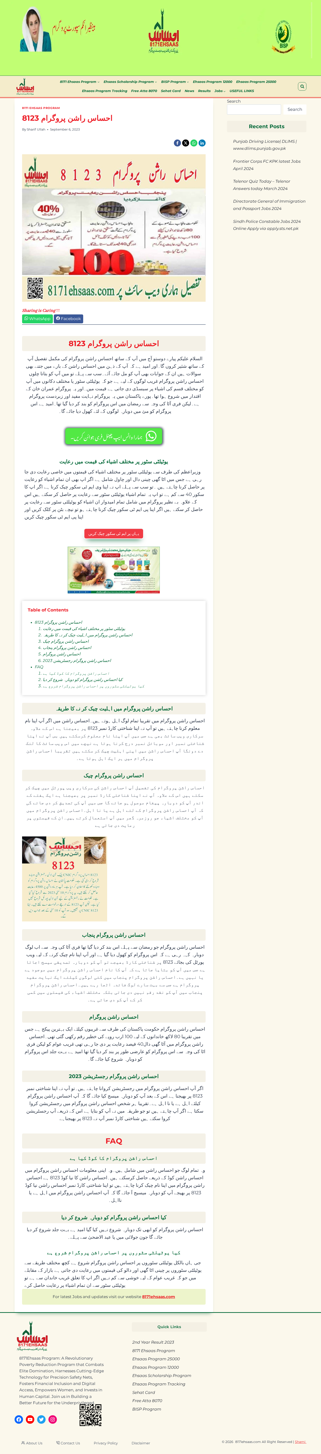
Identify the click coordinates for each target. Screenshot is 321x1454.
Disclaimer (141, 1443)
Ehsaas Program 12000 (212, 82)
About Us (34, 1443)
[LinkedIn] (202, 143)
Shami (300, 1442)
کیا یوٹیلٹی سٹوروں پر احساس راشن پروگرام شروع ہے (93, 686)
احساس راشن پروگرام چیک (66, 641)
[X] (185, 143)
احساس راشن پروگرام (61, 654)
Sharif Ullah (36, 129)
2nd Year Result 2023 (153, 1342)
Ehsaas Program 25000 (256, 82)
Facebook (70, 318)
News (189, 91)
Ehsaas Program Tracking (104, 91)
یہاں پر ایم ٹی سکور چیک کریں (113, 533)
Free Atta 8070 (144, 91)
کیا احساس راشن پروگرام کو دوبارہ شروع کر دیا (82, 679)
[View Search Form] (302, 86)
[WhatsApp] (193, 143)
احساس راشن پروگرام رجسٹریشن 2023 (77, 660)
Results (204, 91)
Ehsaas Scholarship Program (161, 1375)
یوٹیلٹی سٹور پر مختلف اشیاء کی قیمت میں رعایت (84, 628)
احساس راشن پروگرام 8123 (58, 622)
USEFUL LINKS (242, 91)
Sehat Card (171, 91)
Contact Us (70, 1443)
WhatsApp (39, 318)
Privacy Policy (106, 1443)
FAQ (39, 667)
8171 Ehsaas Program (41, 108)
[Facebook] (177, 143)
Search (234, 101)
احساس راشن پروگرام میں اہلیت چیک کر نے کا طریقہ (87, 635)
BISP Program (146, 1409)
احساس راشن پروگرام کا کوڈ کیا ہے (76, 673)
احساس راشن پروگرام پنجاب (67, 647)
